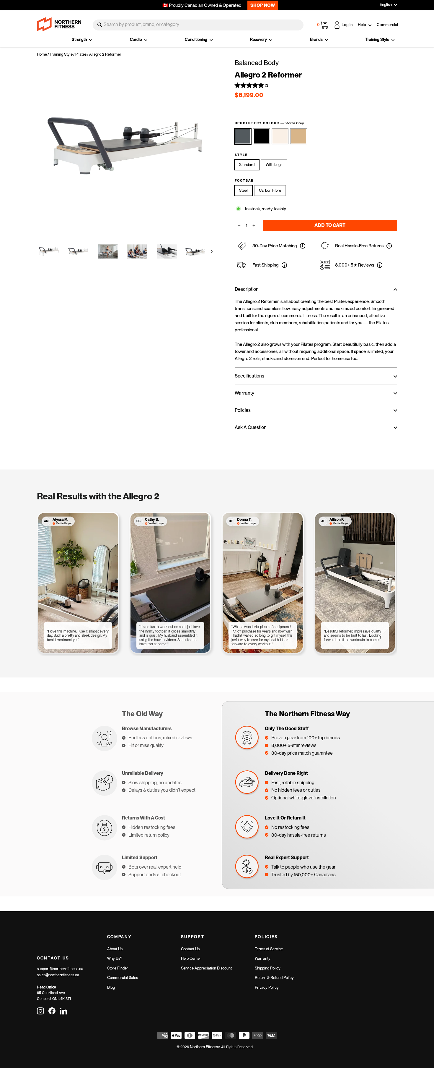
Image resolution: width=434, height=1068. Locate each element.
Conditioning (196, 39)
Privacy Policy (267, 987)
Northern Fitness (204, 1047)
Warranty (262, 958)
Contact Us (190, 949)
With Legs (274, 164)
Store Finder (117, 968)
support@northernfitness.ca (60, 969)
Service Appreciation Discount (206, 968)
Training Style (378, 39)
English (386, 4)
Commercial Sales (122, 977)
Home (42, 54)
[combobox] (198, 25)
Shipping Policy (267, 968)
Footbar (244, 180)
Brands (317, 39)
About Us (115, 949)
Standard (246, 164)
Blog (111, 987)
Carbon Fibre (270, 190)
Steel (243, 190)
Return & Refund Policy (274, 977)
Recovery (259, 39)
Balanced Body (257, 63)
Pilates (81, 54)
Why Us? (114, 958)
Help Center (191, 958)
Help (362, 24)
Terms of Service (269, 949)
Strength (80, 39)
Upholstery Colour (269, 123)
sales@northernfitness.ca (58, 975)
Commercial (387, 24)
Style (241, 155)
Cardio (136, 39)
